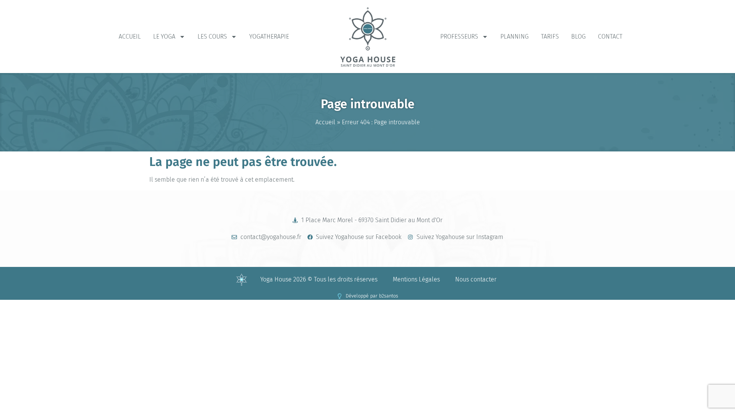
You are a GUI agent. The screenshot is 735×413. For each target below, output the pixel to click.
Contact (610, 36)
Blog (578, 36)
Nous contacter (476, 279)
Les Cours (212, 36)
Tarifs (550, 36)
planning (514, 36)
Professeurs (459, 36)
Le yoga (164, 36)
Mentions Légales (416, 279)
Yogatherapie (269, 36)
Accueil (130, 36)
